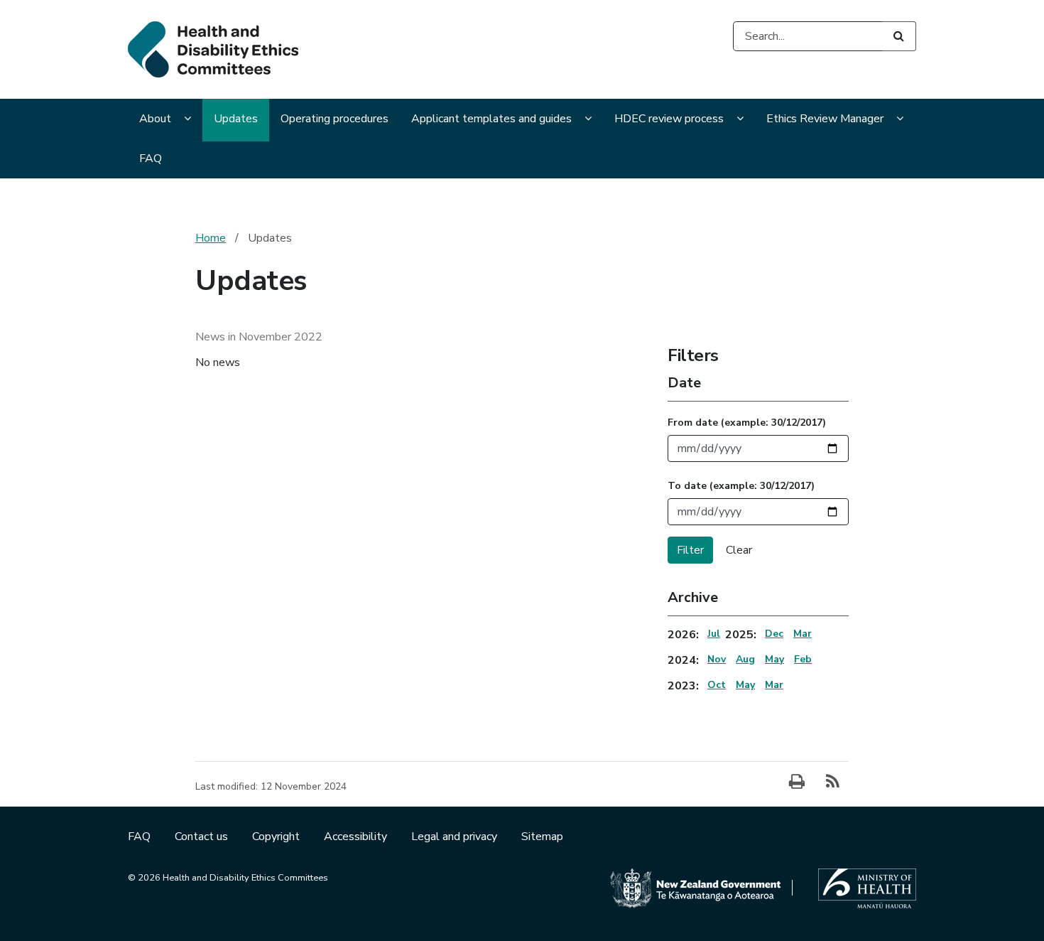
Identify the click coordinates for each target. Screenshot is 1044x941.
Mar (802, 633)
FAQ (150, 158)
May (774, 659)
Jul (713, 633)
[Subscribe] (833, 782)
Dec (774, 633)
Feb (803, 659)
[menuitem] (165, 120)
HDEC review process (669, 119)
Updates (236, 119)
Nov (716, 659)
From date (747, 422)
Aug (745, 659)
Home (210, 238)
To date (741, 486)
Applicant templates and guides (491, 119)
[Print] (797, 782)
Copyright (277, 836)
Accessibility (357, 836)
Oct (716, 685)
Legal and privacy (455, 836)
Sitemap (542, 836)
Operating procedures (334, 119)
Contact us (203, 836)
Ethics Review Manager (824, 119)
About (155, 119)
